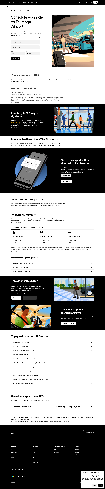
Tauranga (22, 11)
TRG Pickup (68, 6)
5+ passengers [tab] (41, 227)
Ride (14, 2)
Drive (18, 2)
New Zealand (14, 11)
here (17, 145)
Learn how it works (30, 298)
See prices (16, 58)
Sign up (95, 2)
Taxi (74, 6)
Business (24, 2)
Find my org (16, 298)
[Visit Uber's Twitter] (22, 469)
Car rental (79, 6)
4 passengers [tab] (33, 227)
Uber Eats (30, 2)
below (57, 205)
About (36, 2)
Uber (8, 2)
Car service (85, 6)
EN (81, 2)
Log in (90, 2)
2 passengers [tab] (15, 227)
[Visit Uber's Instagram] (19, 469)
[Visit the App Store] (25, 476)
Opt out (95, 485)
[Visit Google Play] (16, 476)
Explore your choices (68, 323)
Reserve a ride (66, 181)
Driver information (94, 6)
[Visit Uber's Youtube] (15, 469)
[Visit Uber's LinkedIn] (12, 469)
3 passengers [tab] (24, 227)
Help (85, 2)
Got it (100, 485)
